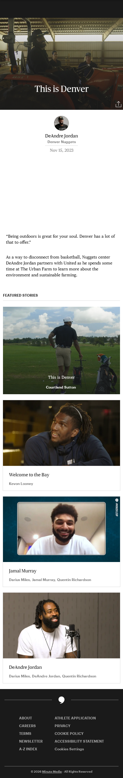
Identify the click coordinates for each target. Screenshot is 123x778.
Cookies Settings (69, 749)
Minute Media (52, 771)
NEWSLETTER (31, 741)
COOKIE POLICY (69, 733)
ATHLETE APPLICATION (75, 718)
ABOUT (25, 718)
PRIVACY (62, 726)
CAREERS (27, 726)
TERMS (25, 733)
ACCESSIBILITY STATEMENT (79, 741)
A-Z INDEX (28, 749)
